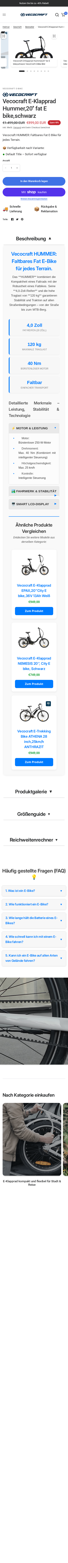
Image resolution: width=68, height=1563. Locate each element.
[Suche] (57, 15)
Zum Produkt (34, 611)
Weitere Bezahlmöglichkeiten (34, 199)
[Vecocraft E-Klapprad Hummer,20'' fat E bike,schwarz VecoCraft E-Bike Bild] (54, 36)
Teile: (5, 219)
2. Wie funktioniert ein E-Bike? (34, 904)
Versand (17, 127)
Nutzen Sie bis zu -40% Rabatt (34, 3)
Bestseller (29, 27)
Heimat (6, 27)
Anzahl (6, 160)
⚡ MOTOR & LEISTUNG (30, 428)
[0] (62, 15)
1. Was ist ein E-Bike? (34, 891)
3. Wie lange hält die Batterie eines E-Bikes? (34, 920)
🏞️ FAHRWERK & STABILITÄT (34, 491)
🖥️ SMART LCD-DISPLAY (30, 504)
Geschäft (17, 27)
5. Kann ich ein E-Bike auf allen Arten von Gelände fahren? (34, 958)
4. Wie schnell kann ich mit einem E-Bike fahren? (34, 939)
